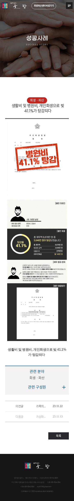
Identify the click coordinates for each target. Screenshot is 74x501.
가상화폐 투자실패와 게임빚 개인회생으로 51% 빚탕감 (41, 417)
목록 (58, 436)
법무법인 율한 (14, 5)
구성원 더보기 (64, 387)
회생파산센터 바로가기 (44, 5)
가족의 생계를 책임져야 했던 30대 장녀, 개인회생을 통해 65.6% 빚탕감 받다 (41, 406)
